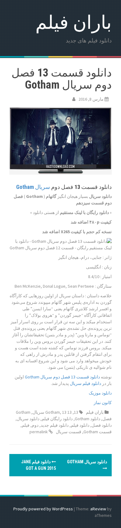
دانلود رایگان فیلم (57, 418)
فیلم (25, 425)
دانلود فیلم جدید (55, 425)
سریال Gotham (33, 187)
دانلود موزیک (100, 393)
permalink (39, 431)
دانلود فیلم (80, 425)
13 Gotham (58, 412)
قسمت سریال (68, 431)
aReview (98, 509)
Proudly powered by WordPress (43, 509)
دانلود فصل (102, 425)
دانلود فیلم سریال (85, 383)
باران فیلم (73, 22)
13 (76, 412)
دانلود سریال (28, 418)
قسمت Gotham (97, 431)
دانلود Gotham (87, 418)
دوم (35, 425)
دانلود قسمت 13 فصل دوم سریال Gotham (62, 377)
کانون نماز (103, 402)
